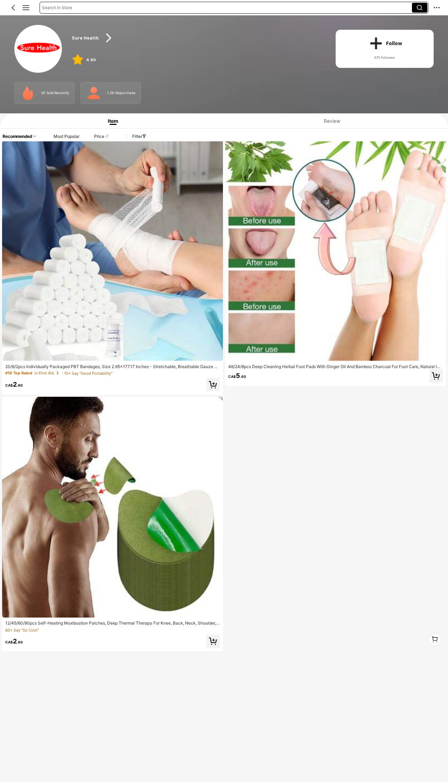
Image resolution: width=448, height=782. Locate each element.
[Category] (26, 7)
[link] (39, 49)
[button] (13, 7)
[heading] (196, 38)
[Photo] (28, 93)
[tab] (110, 120)
